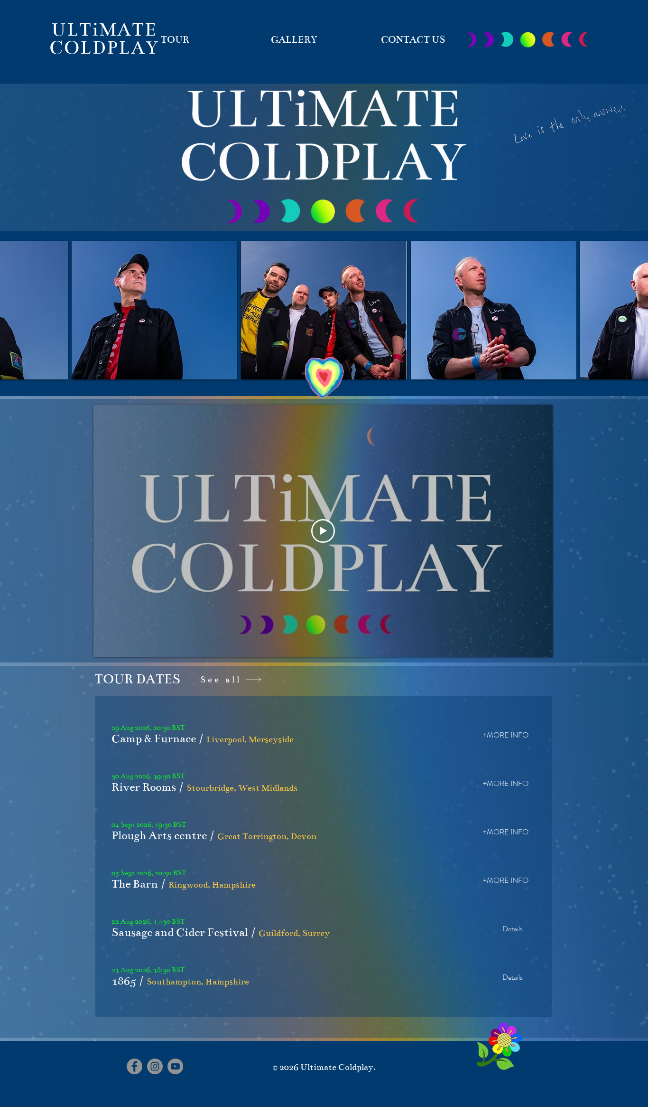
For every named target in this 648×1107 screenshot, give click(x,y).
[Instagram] (155, 1066)
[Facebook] (134, 1066)
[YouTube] (175, 1066)
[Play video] (323, 531)
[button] (153, 739)
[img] (154, 310)
